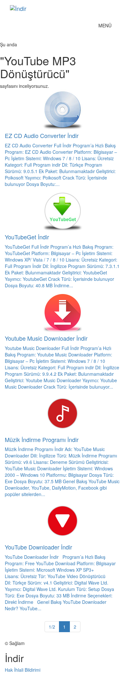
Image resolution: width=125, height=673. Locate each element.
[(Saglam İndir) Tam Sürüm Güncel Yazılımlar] (52, 8)
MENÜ (106, 27)
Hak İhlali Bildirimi (22, 670)
